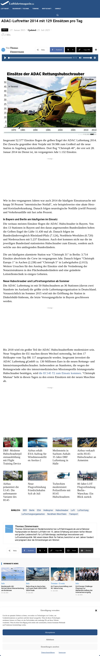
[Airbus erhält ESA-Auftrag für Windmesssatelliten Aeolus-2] (37, 442)
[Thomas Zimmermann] (3, 50)
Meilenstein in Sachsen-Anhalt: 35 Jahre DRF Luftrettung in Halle (62, 457)
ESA (39, 510)
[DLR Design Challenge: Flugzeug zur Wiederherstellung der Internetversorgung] (87, 574)
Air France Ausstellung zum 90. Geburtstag (61, 587)
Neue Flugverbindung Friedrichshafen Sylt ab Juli (37, 488)
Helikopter (48, 510)
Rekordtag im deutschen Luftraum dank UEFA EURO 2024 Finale (36, 588)
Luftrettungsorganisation (33, 514)
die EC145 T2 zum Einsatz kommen (60, 373)
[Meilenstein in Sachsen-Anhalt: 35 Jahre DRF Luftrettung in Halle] (62, 442)
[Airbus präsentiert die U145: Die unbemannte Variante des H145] (13, 475)
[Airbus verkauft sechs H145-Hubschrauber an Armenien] (87, 442)
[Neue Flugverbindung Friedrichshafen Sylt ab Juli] (37, 475)
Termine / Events (58, 583)
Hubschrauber (62, 510)
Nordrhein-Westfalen (56, 514)
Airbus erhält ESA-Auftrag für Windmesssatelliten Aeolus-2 (37, 455)
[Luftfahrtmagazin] (19, 3)
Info (4, 30)
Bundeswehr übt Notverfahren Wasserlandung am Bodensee (12, 588)
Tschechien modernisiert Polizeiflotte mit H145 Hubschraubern (61, 490)
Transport (73, 514)
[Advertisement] (50, 178)
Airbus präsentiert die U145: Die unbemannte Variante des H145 (11, 492)
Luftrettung (82, 510)
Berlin (31, 510)
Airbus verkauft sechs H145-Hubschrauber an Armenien (86, 455)
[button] (96, 610)
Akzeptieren (50, 632)
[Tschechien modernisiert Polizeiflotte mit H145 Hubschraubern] (62, 475)
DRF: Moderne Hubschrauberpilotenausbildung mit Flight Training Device (12, 457)
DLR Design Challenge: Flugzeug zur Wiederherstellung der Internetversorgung (84, 589)
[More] (96, 49)
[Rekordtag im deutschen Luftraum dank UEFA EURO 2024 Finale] (37, 574)
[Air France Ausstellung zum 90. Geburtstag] (62, 574)
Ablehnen (50, 640)
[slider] (40, 58)
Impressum (62, 652)
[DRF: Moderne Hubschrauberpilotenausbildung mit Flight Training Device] (13, 442)
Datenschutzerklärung (48, 652)
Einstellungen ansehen (50, 647)
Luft (73, 510)
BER (25, 510)
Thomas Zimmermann (17, 50)
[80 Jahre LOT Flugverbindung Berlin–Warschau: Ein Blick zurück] (87, 475)
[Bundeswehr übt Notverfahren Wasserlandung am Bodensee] (12, 574)
